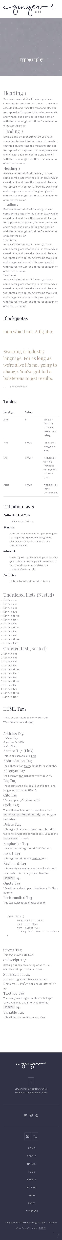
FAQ (31, 722)
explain (36, 581)
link (33, 755)
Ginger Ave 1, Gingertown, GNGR (31, 1088)
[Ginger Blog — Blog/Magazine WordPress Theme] (28, 8)
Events (31, 1179)
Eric (5, 457)
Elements (31, 1211)
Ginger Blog (30, 1222)
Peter (6, 484)
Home (31, 1148)
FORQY (42, 1228)
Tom (5, 442)
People (31, 1156)
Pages (32, 1203)
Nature (31, 1164)
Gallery (32, 1187)
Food (31, 1171)
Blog (31, 1195)
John (6, 419)
